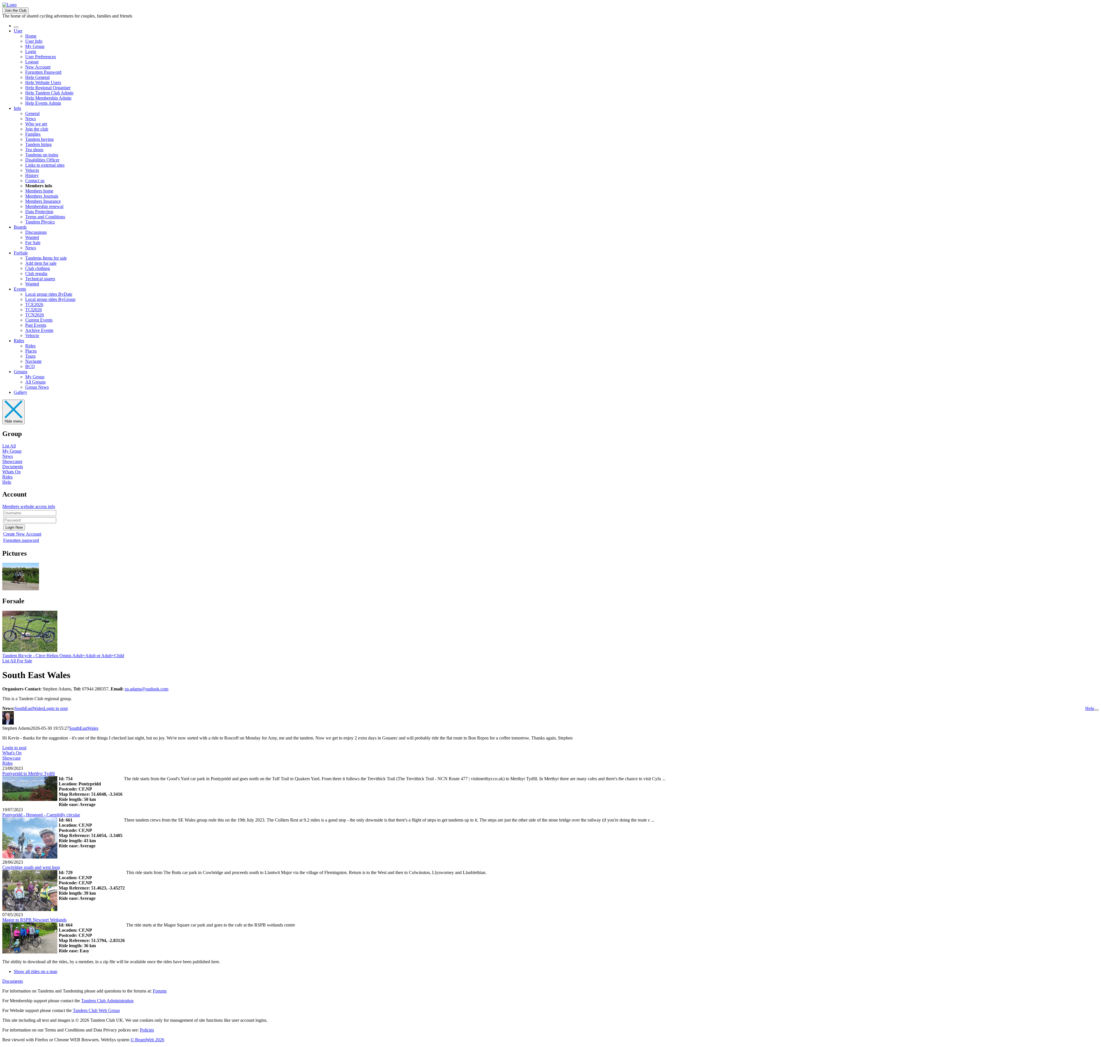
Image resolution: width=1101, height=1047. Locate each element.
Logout (31, 61)
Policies (147, 1029)
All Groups (35, 382)
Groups (20, 371)
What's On (12, 752)
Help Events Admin (43, 103)
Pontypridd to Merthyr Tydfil (28, 773)
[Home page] (9, 4)
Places (31, 351)
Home (30, 36)
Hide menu (13, 421)
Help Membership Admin (48, 98)
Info (17, 108)
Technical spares (40, 278)
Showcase (11, 758)
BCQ (30, 366)
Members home (39, 190)
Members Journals (41, 196)
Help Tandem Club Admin (49, 92)
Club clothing (37, 268)
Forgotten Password (43, 72)
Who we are (36, 123)
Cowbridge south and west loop (31, 867)
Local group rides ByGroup (50, 299)
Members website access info (28, 506)
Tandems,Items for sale (46, 258)
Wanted (32, 237)
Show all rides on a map (35, 971)
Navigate (33, 361)
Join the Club (15, 10)
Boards (20, 227)
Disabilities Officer (42, 159)
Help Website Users (43, 82)
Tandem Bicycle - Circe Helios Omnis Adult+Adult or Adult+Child (63, 655)
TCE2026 (34, 304)
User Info (33, 41)
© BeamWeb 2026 (147, 1039)
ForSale (21, 252)
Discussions (36, 232)
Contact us (34, 180)
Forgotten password (21, 540)
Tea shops (34, 149)
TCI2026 (33, 309)
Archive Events (39, 330)
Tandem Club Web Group (96, 1010)
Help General (37, 77)
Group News (37, 387)
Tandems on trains (41, 154)
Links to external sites (45, 165)
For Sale (32, 242)
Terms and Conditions (45, 216)
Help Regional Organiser (48, 87)
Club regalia (36, 273)
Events (20, 289)
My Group (34, 46)
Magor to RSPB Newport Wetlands (34, 919)
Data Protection (39, 211)
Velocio (32, 170)
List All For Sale (17, 660)
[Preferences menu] (1096, 710)
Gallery (20, 392)
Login (30, 51)
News (30, 118)
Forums (160, 990)
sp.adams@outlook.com (146, 688)
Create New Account (22, 534)
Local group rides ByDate (48, 294)
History (32, 175)
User (18, 30)
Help (6, 482)
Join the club (36, 129)
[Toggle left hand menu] (16, 27)
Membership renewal (44, 206)
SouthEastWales (29, 708)
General (32, 113)
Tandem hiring (38, 144)
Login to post (56, 708)
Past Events (35, 325)
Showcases (12, 461)
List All (9, 445)
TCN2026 (34, 314)
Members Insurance (43, 201)
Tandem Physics (40, 221)
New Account (37, 67)
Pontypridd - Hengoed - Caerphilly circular (41, 814)
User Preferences (40, 56)
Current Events (38, 320)
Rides (19, 340)
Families (32, 134)
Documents (12, 466)
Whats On (11, 471)
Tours (30, 356)
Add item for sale (40, 263)
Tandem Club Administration (107, 1000)
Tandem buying (39, 139)
